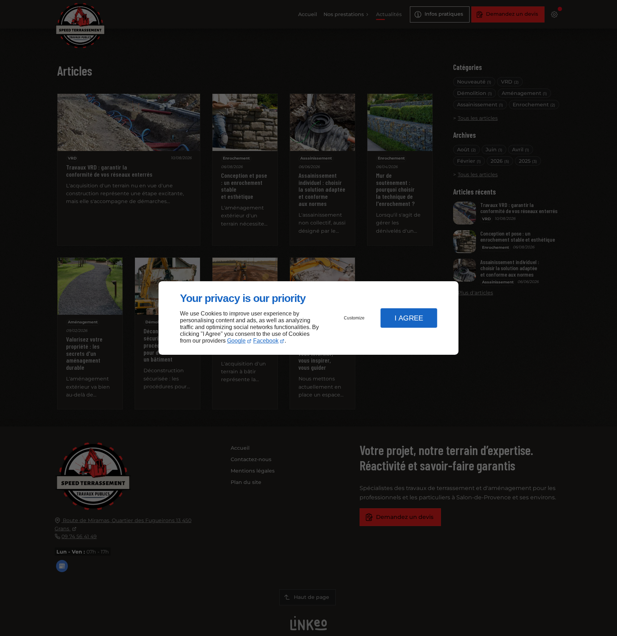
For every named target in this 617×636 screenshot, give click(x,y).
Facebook (266, 341)
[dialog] (308, 318)
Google (236, 341)
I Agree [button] (409, 318)
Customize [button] (354, 318)
